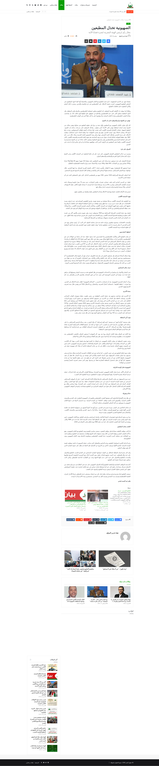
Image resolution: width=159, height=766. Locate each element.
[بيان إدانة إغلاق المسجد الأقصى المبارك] (52, 676)
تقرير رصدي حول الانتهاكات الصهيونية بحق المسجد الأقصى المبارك (38, 701)
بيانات (76, 5)
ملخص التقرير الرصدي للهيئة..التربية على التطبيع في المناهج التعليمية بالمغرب (38, 730)
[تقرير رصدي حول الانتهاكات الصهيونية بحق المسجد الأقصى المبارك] (52, 702)
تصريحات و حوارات (85, 5)
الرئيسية (94, 5)
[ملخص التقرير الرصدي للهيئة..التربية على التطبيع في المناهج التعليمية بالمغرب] (52, 730)
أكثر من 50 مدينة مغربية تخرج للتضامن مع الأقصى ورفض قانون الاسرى (108, 11)
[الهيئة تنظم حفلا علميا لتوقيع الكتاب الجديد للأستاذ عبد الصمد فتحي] (52, 739)
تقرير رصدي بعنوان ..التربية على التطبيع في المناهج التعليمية (38, 710)
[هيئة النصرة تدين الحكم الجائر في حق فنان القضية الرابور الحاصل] (52, 693)
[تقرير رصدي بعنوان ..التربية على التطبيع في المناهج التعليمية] (52, 711)
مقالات (61, 5)
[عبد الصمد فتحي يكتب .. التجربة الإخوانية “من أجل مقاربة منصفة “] (97, 592)
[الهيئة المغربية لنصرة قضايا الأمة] (130, 5)
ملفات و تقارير (53, 5)
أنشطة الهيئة (69, 5)
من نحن (45, 5)
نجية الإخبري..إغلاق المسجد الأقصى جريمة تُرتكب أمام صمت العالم (38, 667)
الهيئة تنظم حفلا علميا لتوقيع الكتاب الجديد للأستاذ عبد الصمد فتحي (38, 739)
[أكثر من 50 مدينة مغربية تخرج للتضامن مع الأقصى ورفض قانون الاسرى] (52, 684)
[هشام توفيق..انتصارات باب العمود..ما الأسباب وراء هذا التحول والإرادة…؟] (120, 592)
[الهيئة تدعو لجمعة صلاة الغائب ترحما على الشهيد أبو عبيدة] (52, 748)
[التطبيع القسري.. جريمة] (119, 497)
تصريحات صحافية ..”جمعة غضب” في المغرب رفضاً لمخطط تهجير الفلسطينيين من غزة (98, 504)
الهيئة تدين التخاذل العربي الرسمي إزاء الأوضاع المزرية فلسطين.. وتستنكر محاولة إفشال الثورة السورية (75, 504)
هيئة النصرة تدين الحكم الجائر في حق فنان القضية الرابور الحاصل (38, 692)
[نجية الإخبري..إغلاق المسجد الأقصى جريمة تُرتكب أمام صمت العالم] (52, 667)
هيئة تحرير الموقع (123, 36)
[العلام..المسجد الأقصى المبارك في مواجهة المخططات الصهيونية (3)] (74, 592)
